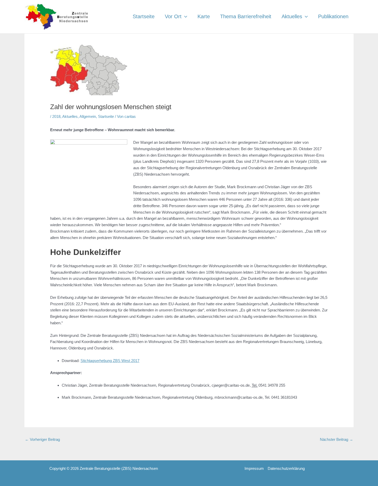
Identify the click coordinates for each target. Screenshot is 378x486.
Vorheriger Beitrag (42, 439)
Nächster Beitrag (336, 439)
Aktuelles (292, 16)
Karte (203, 16)
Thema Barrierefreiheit (245, 16)
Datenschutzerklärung (286, 468)
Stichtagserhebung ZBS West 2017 (109, 360)
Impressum (254, 468)
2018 (56, 116)
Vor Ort (173, 16)
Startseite (144, 16)
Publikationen (333, 16)
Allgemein (87, 116)
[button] (184, 16)
